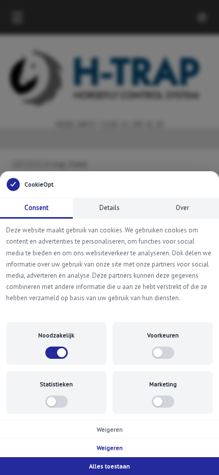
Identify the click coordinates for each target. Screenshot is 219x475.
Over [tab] (182, 207)
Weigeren (110, 429)
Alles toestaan (109, 466)
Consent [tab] (36, 207)
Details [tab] (109, 207)
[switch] (56, 353)
